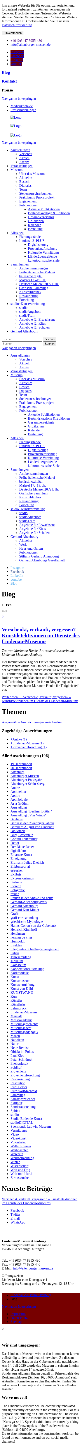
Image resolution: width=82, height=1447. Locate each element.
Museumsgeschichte (24, 1024)
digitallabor (18, 851)
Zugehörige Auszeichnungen (27, 730)
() (18, 739)
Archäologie (19, 799)
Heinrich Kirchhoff (23, 929)
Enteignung (18, 858)
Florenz (15, 886)
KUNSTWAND (21, 992)
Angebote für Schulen (34, 532)
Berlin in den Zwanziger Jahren (32, 823)
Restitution (17, 1083)
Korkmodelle (19, 973)
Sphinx (15, 1111)
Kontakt (9, 81)
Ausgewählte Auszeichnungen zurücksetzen (32, 722)
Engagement (28, 406)
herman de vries (21, 937)
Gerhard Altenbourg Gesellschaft (42, 560)
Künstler (16, 1000)
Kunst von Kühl (21, 988)
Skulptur (16, 1103)
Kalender (34, 430)
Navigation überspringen (19, 98)
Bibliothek (17, 831)
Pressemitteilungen (23, 110)
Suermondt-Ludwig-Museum (30, 1126)
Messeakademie (21, 1020)
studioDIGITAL (21, 1122)
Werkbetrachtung (22, 1158)
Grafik (14, 914)
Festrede (16, 882)
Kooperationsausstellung (27, 969)
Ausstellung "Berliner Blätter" (31, 811)
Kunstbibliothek (30, 497)
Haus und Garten (31, 548)
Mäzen (15, 1036)
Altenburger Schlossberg (27, 784)
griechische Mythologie (26, 921)
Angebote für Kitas (32, 529)
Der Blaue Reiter (22, 847)
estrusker (16, 870)
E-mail (15, 1218)
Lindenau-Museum (23, 1012)
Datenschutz (19, 1318)
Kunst (14, 977)
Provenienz (18, 1071)
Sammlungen (19, 469)
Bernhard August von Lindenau (32, 827)
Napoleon (17, 1040)
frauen (14, 894)
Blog (6, 72)
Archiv (24, 367)
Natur (14, 1044)
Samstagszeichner (22, 1099)
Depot (14, 843)
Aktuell (24, 363)
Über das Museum (32, 379)
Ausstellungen (20, 355)
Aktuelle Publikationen (44, 414)
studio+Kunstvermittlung (27, 509)
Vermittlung (18, 1130)
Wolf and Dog (20, 1170)
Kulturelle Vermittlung (43, 458)
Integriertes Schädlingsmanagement (34, 949)
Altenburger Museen (24, 776)
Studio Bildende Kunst (26, 1118)
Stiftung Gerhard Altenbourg (39, 556)
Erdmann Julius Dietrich (27, 862)
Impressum (18, 1314)
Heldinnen (17, 933)
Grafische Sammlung (33, 493)
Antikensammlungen (33, 473)
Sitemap (16, 1322)
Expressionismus (22, 878)
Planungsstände (30, 442)
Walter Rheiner (20, 1146)
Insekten (16, 945)
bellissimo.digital (30, 481)
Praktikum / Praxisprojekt (36, 402)
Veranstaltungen (21, 371)
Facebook (17, 1210)
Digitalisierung (38, 450)
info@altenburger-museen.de (33, 1268)
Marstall (16, 1016)
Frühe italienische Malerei (37, 477)
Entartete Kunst (21, 854)
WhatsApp (17, 1222)
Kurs (13, 996)
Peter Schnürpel (21, 1059)
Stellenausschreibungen (35, 399)
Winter (15, 1162)
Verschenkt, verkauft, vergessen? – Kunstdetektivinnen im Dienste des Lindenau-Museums (41, 635)
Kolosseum (18, 965)
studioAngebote (30, 517)
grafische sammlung (24, 918)
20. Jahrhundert (21, 768)
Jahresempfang (20, 957)
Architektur (18, 791)
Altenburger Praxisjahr (26, 780)
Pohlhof (15, 1067)
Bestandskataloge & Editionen (49, 418)
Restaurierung (28, 501)
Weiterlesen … (40, 699)
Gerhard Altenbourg (24, 536)
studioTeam (27, 521)
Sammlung (17, 1095)
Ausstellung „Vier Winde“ (28, 815)
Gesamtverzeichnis (41, 422)
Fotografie (17, 890)
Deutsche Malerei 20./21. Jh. (39, 489)
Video (14, 1134)
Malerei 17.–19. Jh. (32, 485)
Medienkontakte (21, 106)
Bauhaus (16, 819)
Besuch (24, 387)
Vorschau (25, 359)
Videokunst (18, 1138)
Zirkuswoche (19, 1178)
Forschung (26, 505)
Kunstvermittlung (22, 984)
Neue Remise (19, 1048)
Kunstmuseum (20, 981)
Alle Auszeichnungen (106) (25, 755)
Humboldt (17, 941)
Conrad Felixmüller (23, 839)
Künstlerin (17, 1004)
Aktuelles (25, 383)
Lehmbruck (18, 1008)
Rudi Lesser (18, 1087)
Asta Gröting (19, 803)
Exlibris (15, 874)
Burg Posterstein (21, 835)
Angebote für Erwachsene (37, 525)
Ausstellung (18, 807)
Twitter (15, 1214)
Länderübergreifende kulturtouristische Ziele (43, 464)
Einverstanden (12, 33)
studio (23, 513)
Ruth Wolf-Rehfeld (23, 1091)
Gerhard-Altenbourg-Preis (28, 902)
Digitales (25, 391)
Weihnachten (19, 1150)
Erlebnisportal (20, 866)
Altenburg (17, 772)
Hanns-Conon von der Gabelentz (33, 925)
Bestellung (35, 434)
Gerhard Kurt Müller (24, 910)
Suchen (49, 339)
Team (23, 395)
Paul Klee (17, 1055)
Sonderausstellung (23, 1107)
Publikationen (28, 410)
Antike (15, 787)
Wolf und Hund (21, 1174)
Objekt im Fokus (22, 1051)
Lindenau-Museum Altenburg (30, 1295)
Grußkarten (36, 426)
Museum (16, 375)
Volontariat (18, 1142)
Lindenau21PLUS (32, 446)
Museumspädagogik (24, 1032)
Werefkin (16, 1154)
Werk (23, 544)
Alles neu (17, 438)
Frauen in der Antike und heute (31, 898)
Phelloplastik (19, 1063)
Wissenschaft (19, 1166)
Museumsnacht (20, 1028)
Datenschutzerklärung (17, 25)
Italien (14, 953)
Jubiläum (16, 961)
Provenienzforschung (42, 454)
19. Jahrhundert (21, 764)
